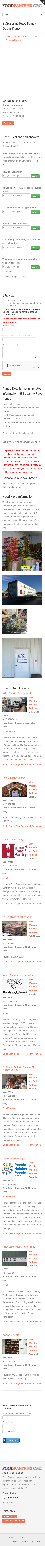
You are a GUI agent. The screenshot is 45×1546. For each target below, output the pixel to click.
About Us (25, 1541)
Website (12, 731)
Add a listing (8, 1502)
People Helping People (13, 1158)
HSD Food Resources (14, 1521)
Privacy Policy (9, 1493)
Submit (7, 374)
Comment (10, 345)
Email (5, 731)
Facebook (8, 123)
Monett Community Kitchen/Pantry (19, 975)
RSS (4, 1497)
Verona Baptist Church (13, 778)
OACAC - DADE (10, 1335)
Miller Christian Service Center (17, 693)
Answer (35, 176)
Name (8, 326)
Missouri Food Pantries (21, 36)
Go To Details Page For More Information (21, 764)
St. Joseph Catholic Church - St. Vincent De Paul (18, 1068)
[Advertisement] (22, 68)
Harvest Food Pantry (12, 839)
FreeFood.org (10, 1516)
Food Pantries (22, 7)
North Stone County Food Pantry (18, 1247)
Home (8, 36)
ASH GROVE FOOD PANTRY (17, 917)
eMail (16, 335)
